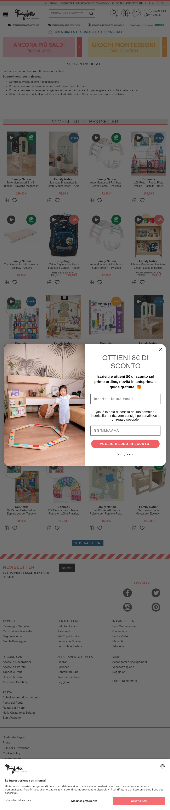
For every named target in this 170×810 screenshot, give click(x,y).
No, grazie (126, 454)
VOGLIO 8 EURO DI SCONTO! (125, 444)
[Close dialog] (161, 349)
